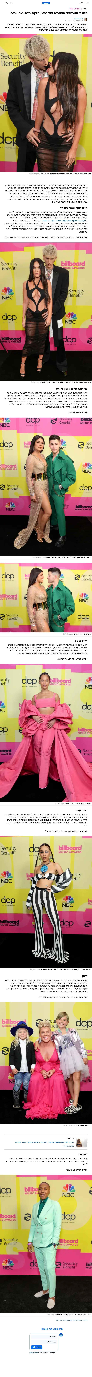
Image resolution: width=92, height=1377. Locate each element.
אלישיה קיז (78, 1320)
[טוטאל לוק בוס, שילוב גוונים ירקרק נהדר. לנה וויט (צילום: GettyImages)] (46, 1246)
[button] (81, 3)
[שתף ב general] (6, 3)
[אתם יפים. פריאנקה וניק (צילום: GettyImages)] (46, 599)
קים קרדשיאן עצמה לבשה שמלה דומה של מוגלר (63, 221)
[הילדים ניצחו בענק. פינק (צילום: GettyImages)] (46, 1065)
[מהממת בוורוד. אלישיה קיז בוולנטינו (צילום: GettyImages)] (46, 735)
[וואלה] (46, 3)
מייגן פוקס (59, 1320)
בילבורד (84, 1320)
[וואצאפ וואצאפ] (11, 3)
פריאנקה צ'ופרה (68, 1320)
